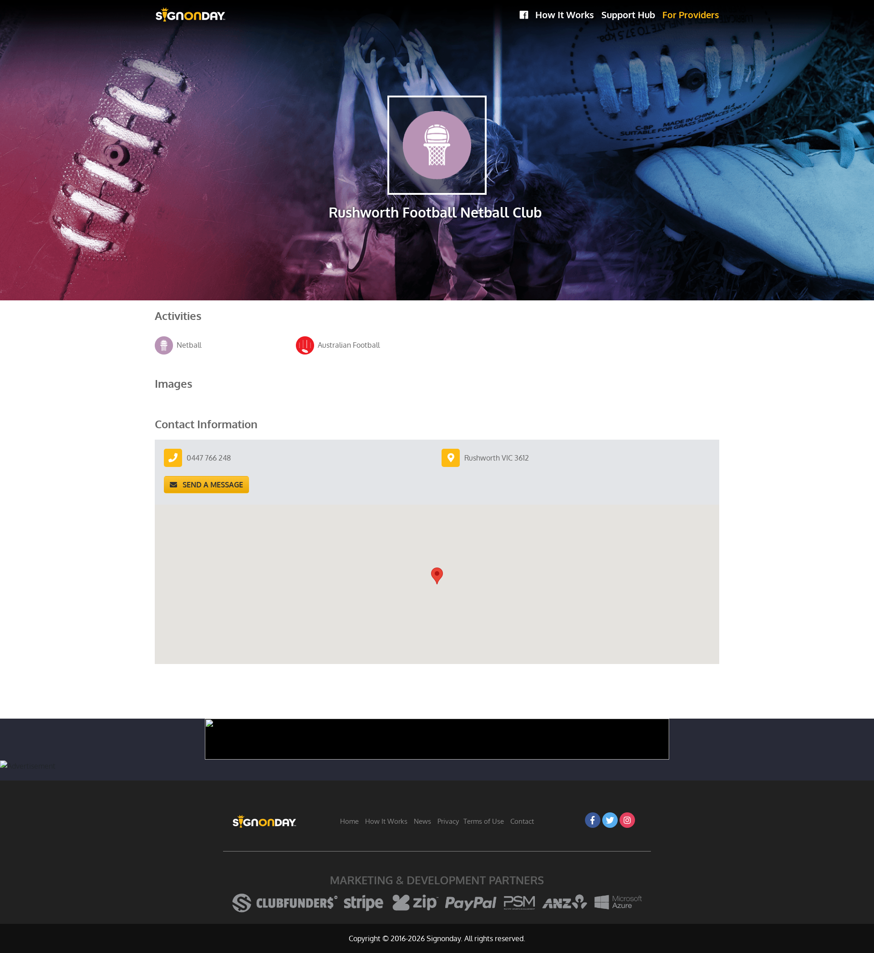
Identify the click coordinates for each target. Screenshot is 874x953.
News (422, 821)
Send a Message (210, 484)
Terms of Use (483, 821)
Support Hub (628, 14)
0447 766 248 (209, 457)
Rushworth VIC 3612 (496, 457)
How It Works (564, 14)
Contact (522, 821)
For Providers (690, 14)
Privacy (448, 821)
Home (349, 821)
